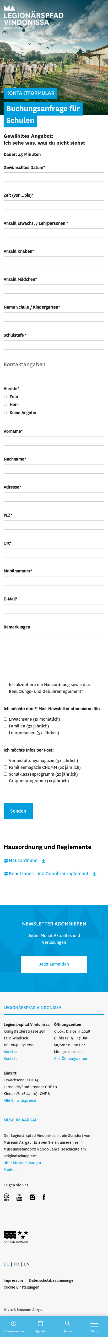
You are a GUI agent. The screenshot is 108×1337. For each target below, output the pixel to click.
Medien (10, 1170)
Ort (8, 543)
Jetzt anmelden (54, 964)
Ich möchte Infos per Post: (29, 750)
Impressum (13, 1281)
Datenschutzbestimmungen (52, 1281)
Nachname (15, 459)
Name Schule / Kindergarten (32, 307)
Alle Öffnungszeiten (70, 1059)
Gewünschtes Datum (24, 168)
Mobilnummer (18, 571)
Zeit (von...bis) (19, 195)
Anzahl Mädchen (20, 279)
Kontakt (10, 1059)
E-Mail (11, 599)
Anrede (11, 389)
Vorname (13, 431)
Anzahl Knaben (19, 251)
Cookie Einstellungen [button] (21, 1287)
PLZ (8, 515)
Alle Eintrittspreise (20, 1101)
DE (6, 1264)
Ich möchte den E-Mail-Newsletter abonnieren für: (52, 709)
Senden (18, 811)
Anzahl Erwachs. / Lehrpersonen (36, 223)
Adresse (12, 487)
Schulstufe (15, 335)
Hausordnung (23, 860)
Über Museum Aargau (22, 1163)
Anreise (10, 1052)
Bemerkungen (17, 627)
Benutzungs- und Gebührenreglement (49, 873)
